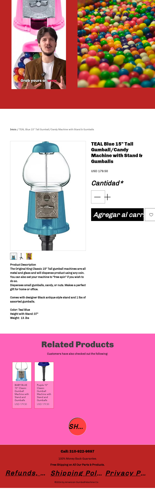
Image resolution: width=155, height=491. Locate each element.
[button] (62, 85)
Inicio (13, 129)
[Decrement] (97, 197)
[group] (77, 385)
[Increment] (107, 197)
